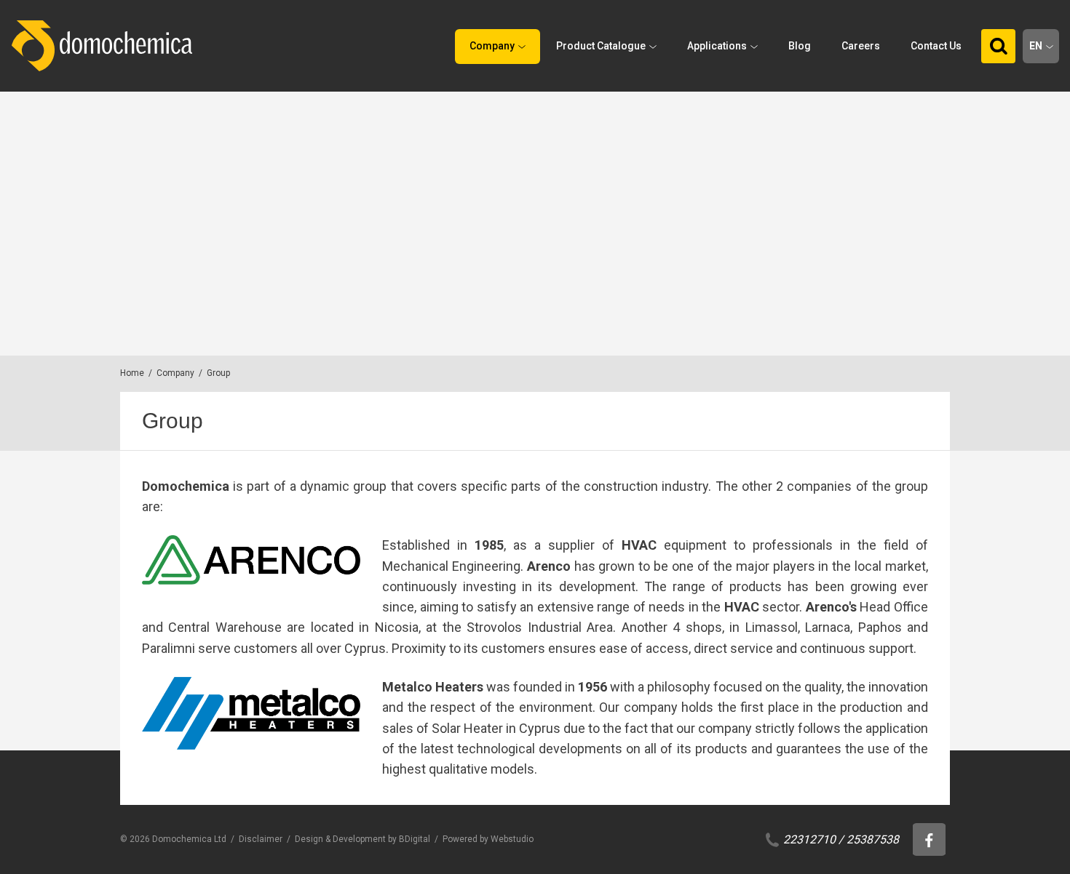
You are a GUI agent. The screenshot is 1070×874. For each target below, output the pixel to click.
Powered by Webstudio (488, 839)
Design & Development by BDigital (362, 839)
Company (492, 46)
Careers (860, 46)
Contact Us (936, 46)
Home (132, 373)
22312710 (809, 839)
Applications (717, 46)
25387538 (873, 839)
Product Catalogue (601, 46)
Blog (799, 46)
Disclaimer (260, 839)
